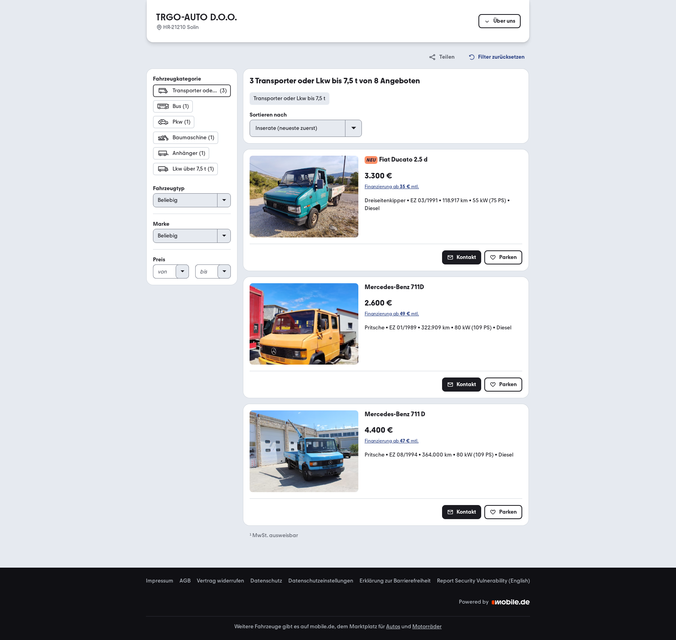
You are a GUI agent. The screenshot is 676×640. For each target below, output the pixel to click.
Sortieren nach (268, 114)
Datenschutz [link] (266, 581)
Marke (161, 224)
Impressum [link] (159, 581)
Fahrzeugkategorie (177, 79)
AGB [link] (185, 581)
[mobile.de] (511, 602)
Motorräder (427, 626)
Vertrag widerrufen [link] (220, 581)
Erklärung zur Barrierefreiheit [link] (395, 581)
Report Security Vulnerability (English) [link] (483, 581)
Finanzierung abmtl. (392, 186)
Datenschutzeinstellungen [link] (320, 581)
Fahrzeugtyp (169, 188)
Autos (393, 626)
